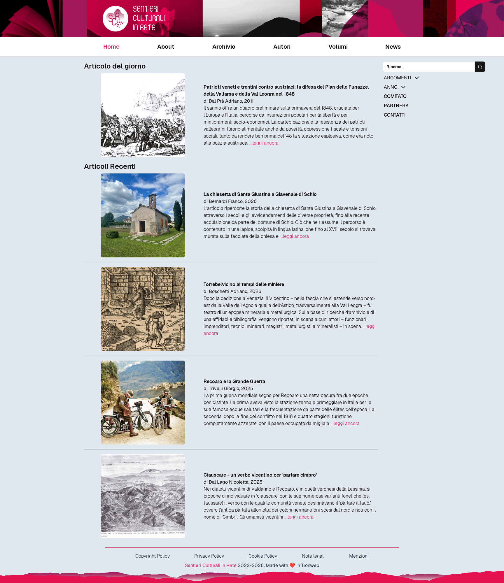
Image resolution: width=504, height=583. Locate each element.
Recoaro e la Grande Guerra (234, 381)
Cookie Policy (263, 556)
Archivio (223, 46)
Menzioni (359, 556)
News (393, 46)
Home (111, 46)
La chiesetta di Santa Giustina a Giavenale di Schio (260, 194)
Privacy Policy (209, 556)
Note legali (313, 556)
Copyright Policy (152, 556)
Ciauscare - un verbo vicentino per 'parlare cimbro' (260, 475)
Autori (281, 46)
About (165, 46)
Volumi (338, 46)
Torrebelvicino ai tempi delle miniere (244, 284)
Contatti (394, 115)
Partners (396, 106)
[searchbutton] (480, 67)
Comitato (395, 96)
